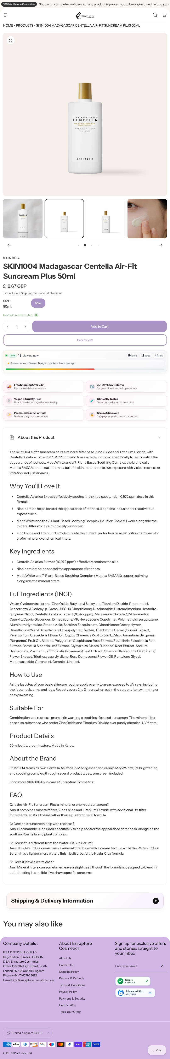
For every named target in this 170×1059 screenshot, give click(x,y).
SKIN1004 (11, 258)
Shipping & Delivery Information (52, 900)
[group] (85, 114)
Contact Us (66, 965)
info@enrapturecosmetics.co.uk (33, 980)
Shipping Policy (69, 972)
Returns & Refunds (71, 978)
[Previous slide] (9, 245)
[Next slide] (161, 245)
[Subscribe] (162, 966)
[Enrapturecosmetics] (85, 15)
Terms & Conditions (72, 985)
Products (24, 25)
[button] (5, 15)
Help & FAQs (67, 1005)
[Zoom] (10, 40)
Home (8, 25)
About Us (65, 958)
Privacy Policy (68, 992)
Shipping (26, 293)
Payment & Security (72, 998)
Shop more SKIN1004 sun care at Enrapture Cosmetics (51, 782)
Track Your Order (70, 1012)
